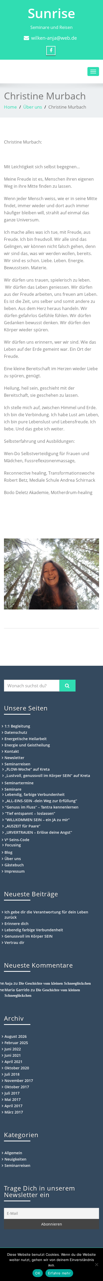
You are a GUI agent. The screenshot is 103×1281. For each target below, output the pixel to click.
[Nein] (96, 1264)
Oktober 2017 (16, 1086)
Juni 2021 (12, 1055)
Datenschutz (15, 732)
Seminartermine (19, 782)
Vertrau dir (14, 942)
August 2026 (15, 1036)
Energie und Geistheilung (27, 745)
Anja (8, 983)
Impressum (14, 871)
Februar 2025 (16, 1042)
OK (37, 1273)
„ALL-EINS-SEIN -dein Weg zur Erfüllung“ (41, 800)
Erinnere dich (16, 923)
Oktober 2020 (16, 1067)
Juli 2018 (12, 1074)
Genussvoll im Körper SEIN (28, 936)
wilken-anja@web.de (54, 38)
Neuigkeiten (15, 1159)
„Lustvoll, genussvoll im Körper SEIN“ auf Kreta (47, 775)
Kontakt (11, 751)
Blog (8, 852)
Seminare (12, 789)
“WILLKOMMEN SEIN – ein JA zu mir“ (37, 819)
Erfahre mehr (59, 1273)
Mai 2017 (12, 1099)
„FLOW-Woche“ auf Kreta (27, 769)
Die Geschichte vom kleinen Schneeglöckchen (55, 983)
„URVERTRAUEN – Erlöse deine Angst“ (38, 832)
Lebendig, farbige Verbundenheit (35, 794)
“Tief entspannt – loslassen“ (30, 813)
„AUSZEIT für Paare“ (22, 826)
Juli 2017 (12, 1093)
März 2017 (13, 1112)
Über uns (32, 107)
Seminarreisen (17, 763)
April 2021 (13, 1061)
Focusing (13, 844)
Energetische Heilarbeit (25, 738)
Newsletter (14, 757)
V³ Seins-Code (16, 839)
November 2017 (18, 1080)
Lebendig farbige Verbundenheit (33, 929)
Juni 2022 (12, 1048)
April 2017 (13, 1105)
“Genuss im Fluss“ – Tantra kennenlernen (41, 807)
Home (10, 107)
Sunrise (51, 13)
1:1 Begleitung (17, 726)
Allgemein (13, 1152)
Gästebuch (14, 864)
